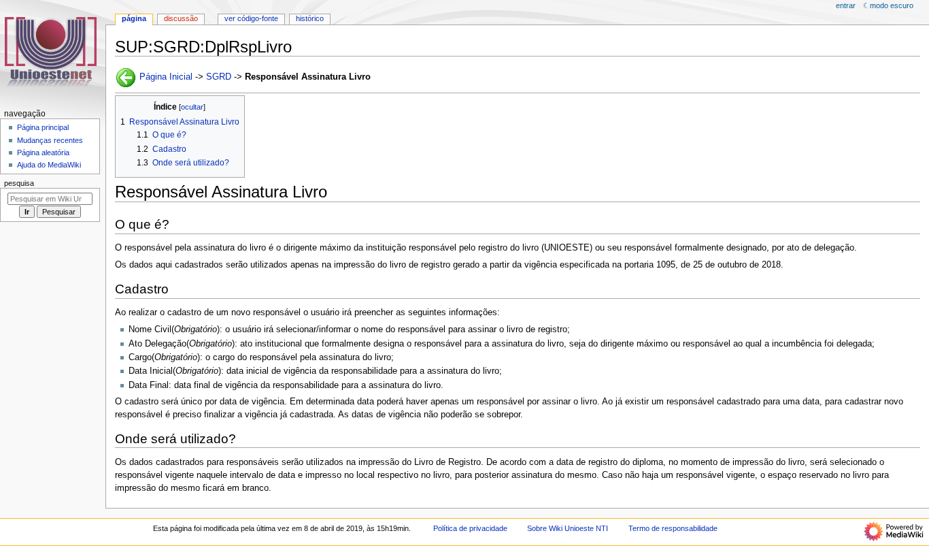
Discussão (181, 18)
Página (134, 18)
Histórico (310, 18)
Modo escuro (891, 5)
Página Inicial (165, 77)
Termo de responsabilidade (672, 528)
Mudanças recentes (50, 140)
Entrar (846, 5)
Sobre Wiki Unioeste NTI (567, 528)
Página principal (43, 127)
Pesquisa (19, 183)
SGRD (218, 77)
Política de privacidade (470, 528)
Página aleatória (43, 152)
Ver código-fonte (251, 18)
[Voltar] (126, 77)
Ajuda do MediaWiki (49, 165)
